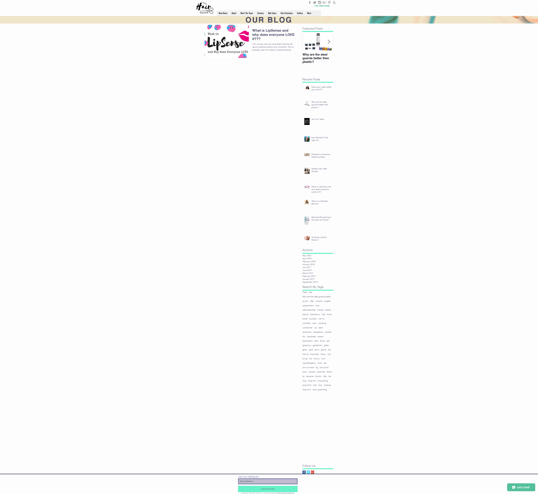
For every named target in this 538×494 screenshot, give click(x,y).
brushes (313, 318)
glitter (326, 345)
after (312, 301)
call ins (321, 318)
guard (323, 349)
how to (317, 358)
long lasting (323, 380)
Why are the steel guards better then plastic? (317, 296)
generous (306, 345)
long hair (312, 380)
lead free (321, 371)
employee (311, 336)
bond (329, 314)
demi (321, 327)
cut (315, 327)
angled (327, 301)
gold (311, 349)
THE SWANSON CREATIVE (285, 493)
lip (303, 376)
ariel (317, 305)
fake (316, 341)
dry (303, 336)
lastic (304, 371)
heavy (323, 354)
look (315, 385)
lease (329, 371)
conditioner (307, 327)
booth (305, 318)
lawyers (312, 371)
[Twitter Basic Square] (308, 472)
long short (306, 385)
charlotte (306, 323)
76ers (305, 292)
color (314, 323)
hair (329, 349)
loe (329, 376)
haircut (305, 354)
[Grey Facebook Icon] (310, 2)
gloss (304, 349)
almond (319, 301)
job (325, 363)
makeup (327, 385)
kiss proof (324, 367)
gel (328, 341)
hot (310, 358)
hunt (323, 358)
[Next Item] (329, 42)
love (320, 385)
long (304, 380)
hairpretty (314, 354)
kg (317, 367)
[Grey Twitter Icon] (315, 2)
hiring (305, 358)
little (325, 376)
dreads (328, 332)
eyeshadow (307, 341)
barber (321, 310)
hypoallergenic (309, 363)
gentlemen (317, 345)
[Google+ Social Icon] (312, 472)
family (322, 341)
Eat (310, 292)
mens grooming (320, 389)
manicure (306, 389)
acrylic (305, 301)
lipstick (318, 376)
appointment (308, 305)
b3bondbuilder (309, 310)
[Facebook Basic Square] (304, 472)
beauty (305, 314)
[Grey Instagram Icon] (319, 2)
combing (322, 323)
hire (329, 354)
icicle (319, 363)
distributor (307, 332)
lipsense (310, 376)
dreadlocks (318, 332)
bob (323, 314)
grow (317, 349)
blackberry (315, 314)
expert (320, 336)
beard (328, 310)
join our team (308, 367)
